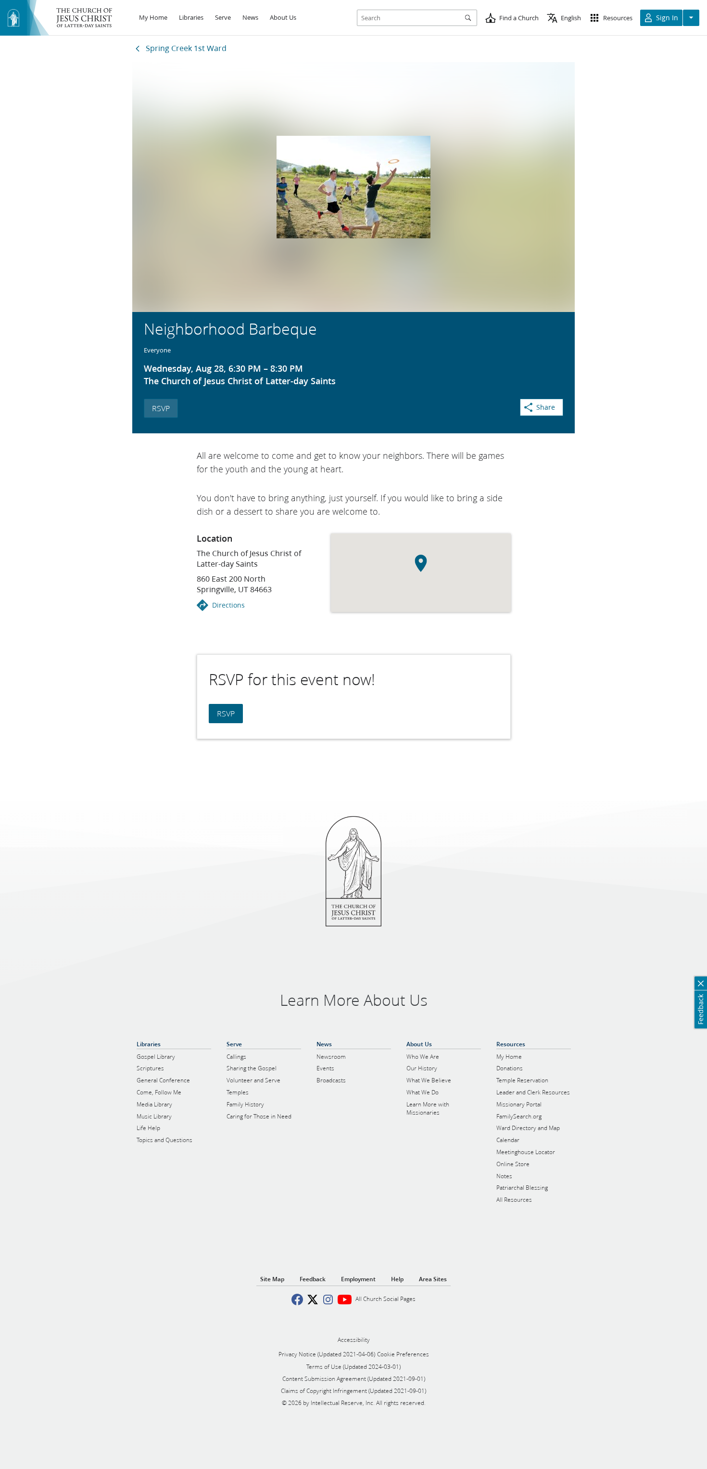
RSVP (161, 408)
